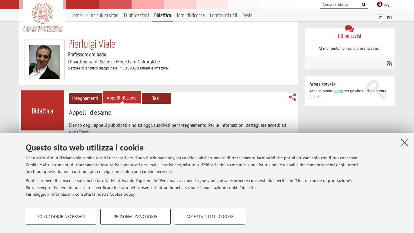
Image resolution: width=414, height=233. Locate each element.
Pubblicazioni (136, 16)
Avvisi (247, 16)
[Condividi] (292, 97)
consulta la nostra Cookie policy (105, 194)
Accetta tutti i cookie (210, 216)
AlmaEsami (79, 132)
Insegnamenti (85, 98)
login (338, 90)
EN (389, 17)
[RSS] (389, 63)
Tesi (155, 98)
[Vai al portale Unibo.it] (42, 17)
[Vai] (363, 4)
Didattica (162, 16)
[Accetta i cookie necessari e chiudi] (404, 142)
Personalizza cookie (136, 216)
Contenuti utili (223, 16)
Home (76, 16)
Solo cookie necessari (61, 216)
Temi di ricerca (190, 16)
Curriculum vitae (103, 16)
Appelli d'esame (122, 98)
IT (380, 17)
